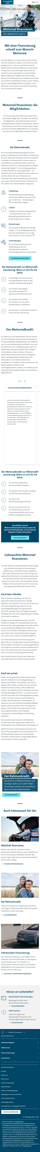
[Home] (2, 1032)
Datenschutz (5, 1079)
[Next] (25, 381)
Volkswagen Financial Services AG (11, 1094)
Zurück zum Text (19, 1121)
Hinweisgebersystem (7, 1102)
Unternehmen (5, 1058)
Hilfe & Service (5, 1048)
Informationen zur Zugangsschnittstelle (13, 1106)
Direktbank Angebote (7, 1042)
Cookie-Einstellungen (7, 1083)
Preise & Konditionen (7, 1067)
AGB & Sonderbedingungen (9, 1091)
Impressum (4, 1075)
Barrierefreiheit (6, 1087)
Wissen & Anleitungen (8, 1053)
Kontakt (3, 1071)
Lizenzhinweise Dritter (8, 1098)
